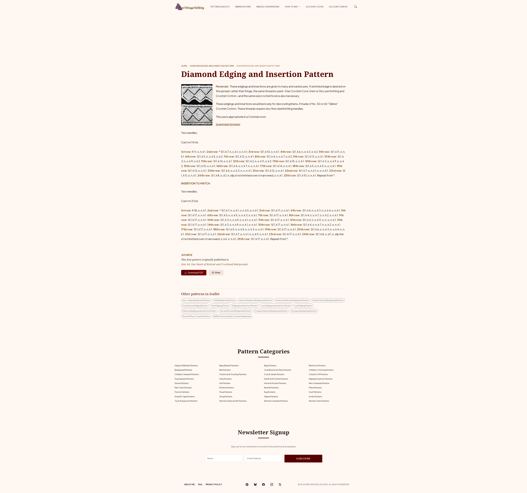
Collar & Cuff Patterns (318, 374)
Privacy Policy (214, 484)
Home (184, 66)
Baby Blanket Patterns (229, 365)
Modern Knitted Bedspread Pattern (328, 300)
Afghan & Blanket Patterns (186, 365)
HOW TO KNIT (291, 6)
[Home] (190, 6)
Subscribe (303, 458)
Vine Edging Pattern (220, 305)
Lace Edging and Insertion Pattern (276, 305)
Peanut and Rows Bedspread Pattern (292, 300)
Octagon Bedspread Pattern (304, 311)
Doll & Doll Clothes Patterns (276, 379)
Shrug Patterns (225, 396)
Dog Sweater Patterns (184, 379)
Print (217, 272)
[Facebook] (263, 484)
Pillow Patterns (315, 387)
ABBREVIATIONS (243, 6)
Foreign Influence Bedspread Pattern (271, 311)
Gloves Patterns (182, 383)
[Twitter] (280, 484)
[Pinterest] (247, 484)
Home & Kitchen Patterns (275, 383)
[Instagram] (272, 484)
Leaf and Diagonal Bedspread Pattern (255, 300)
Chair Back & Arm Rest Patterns (277, 370)
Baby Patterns (270, 365)
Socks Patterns (315, 396)
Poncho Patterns (182, 392)
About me (189, 484)
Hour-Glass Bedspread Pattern (196, 300)
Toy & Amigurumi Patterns (186, 401)
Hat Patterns (224, 383)
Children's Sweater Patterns (187, 374)
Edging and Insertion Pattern (245, 305)
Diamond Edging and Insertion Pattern (212, 66)
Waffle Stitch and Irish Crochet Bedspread (232, 316)
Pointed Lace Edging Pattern (195, 305)
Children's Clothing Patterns (321, 370)
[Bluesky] (255, 484)
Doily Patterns (225, 379)
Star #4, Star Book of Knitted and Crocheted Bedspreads (214, 264)
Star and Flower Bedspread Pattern (235, 311)
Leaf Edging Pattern (303, 305)
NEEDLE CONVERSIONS (268, 6)
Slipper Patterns (271, 396)
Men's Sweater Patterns (319, 383)
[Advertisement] (263, 34)
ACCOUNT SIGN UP (338, 6)
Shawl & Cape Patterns (185, 396)
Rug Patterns (269, 392)
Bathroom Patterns (317, 365)
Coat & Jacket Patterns (274, 374)
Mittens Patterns (226, 387)
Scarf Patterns (315, 392)
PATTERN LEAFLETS (220, 6)
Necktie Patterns (271, 387)
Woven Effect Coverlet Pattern (196, 316)
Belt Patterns (225, 370)
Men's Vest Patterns (183, 387)
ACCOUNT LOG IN (314, 6)
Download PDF (195, 272)
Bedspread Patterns (183, 370)
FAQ (200, 484)
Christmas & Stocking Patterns (232, 374)
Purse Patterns (225, 392)
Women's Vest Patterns (319, 401)
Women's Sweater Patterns (276, 401)
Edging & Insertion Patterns (321, 379)
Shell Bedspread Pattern (224, 300)
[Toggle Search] (355, 6)
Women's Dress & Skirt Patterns (233, 401)
